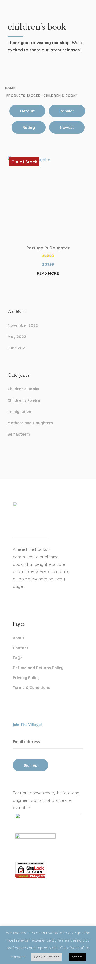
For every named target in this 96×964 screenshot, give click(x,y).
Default (27, 111)
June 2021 (17, 347)
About (18, 637)
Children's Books (23, 388)
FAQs (18, 657)
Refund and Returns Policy (38, 667)
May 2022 (17, 336)
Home (10, 88)
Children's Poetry (24, 400)
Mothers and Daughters (30, 422)
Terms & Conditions (31, 687)
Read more (48, 273)
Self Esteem (19, 434)
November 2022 (23, 325)
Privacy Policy (26, 677)
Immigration (19, 411)
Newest (67, 127)
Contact (20, 647)
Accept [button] (77, 957)
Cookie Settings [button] (46, 957)
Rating (28, 127)
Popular (67, 111)
